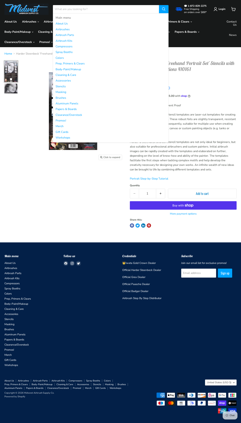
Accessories (63, 81)
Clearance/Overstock (69, 115)
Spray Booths (64, 52)
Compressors (64, 46)
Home (8, 53)
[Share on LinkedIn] (143, 225)
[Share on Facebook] (132, 225)
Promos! (61, 121)
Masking (61, 92)
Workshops (63, 138)
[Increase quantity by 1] (160, 193)
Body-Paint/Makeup (68, 69)
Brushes (61, 98)
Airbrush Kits (64, 41)
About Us (62, 24)
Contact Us (232, 23)
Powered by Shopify (14, 396)
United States (219, 382)
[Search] (163, 9)
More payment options (183, 213)
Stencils (61, 86)
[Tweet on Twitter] (137, 225)
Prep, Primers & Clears (70, 63)
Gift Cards (62, 132)
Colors (60, 58)
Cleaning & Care (66, 75)
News (233, 35)
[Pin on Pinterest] (149, 225)
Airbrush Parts (65, 35)
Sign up (225, 273)
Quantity (135, 185)
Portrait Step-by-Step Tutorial (149, 179)
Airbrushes (63, 29)
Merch (60, 126)
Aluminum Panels (67, 103)
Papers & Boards (66, 109)
